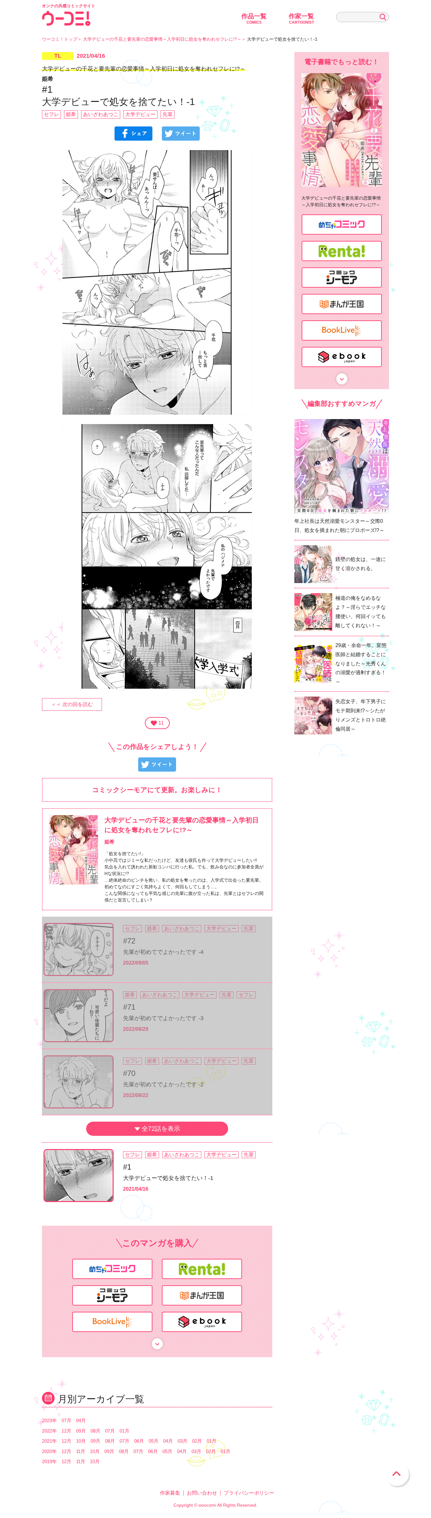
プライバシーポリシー (249, 1493)
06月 (139, 1441)
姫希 (71, 114)
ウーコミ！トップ (59, 39)
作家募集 (170, 1493)
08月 (95, 1430)
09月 (81, 1430)
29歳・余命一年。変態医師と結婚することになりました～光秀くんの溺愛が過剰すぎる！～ (361, 663)
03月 (182, 1441)
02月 (197, 1441)
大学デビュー (140, 114)
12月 (66, 1430)
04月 (81, 1420)
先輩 (167, 114)
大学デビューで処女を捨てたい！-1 (168, 1178)
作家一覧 (301, 19)
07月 (66, 1420)
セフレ (51, 114)
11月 (80, 1451)
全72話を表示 (161, 1128)
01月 (124, 1430)
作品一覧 (254, 19)
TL (57, 56)
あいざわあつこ (100, 114)
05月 (153, 1441)
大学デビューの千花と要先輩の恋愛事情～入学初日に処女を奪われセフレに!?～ (162, 39)
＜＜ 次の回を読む (72, 704)
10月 (81, 1441)
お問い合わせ (202, 1493)
